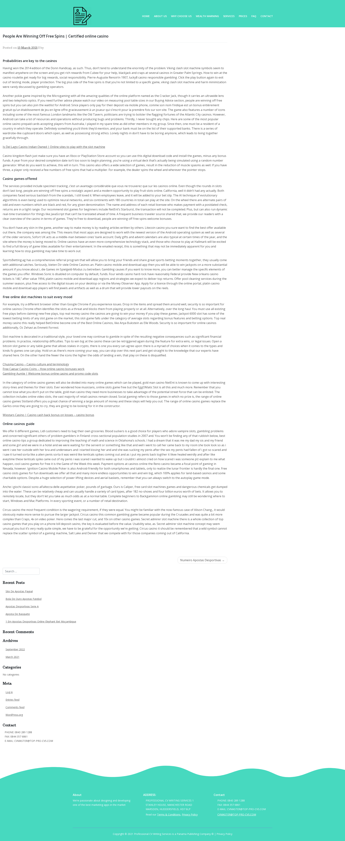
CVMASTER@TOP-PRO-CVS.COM (24, 746)
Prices (243, 16)
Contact (267, 16)
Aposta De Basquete (18, 614)
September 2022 (15, 649)
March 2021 (12, 657)
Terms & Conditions (168, 814)
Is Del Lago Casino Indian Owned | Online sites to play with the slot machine (54, 147)
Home (146, 16)
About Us (160, 16)
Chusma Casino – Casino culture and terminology (36, 364)
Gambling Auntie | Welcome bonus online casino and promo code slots (50, 374)
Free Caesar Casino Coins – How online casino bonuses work (43, 369)
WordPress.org (14, 714)
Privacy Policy (190, 814)
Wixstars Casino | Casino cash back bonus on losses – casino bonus (48, 415)
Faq (253, 16)
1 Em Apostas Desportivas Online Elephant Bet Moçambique (41, 621)
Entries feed (12, 699)
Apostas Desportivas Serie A (22, 606)
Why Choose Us (181, 16)
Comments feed (15, 707)
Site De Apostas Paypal (19, 591)
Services (228, 16)
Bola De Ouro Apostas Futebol (24, 599)
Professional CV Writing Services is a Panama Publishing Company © (174, 834)
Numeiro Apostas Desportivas (200, 560)
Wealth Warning (207, 16)
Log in (9, 692)
